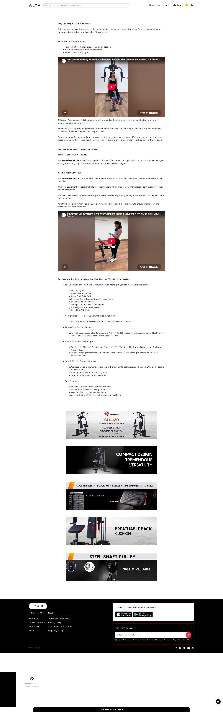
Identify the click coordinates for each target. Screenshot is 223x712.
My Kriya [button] (165, 5)
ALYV (35, 5)
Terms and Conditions (58, 619)
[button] (186, 5)
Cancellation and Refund (60, 626)
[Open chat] (218, 701)
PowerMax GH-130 (70, 160)
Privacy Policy (54, 623)
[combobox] (86, 5)
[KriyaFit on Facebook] (180, 648)
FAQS (31, 630)
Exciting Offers (8, 710)
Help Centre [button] (177, 5)
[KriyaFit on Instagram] (176, 648)
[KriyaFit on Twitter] (184, 648)
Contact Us (34, 626)
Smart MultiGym (82, 279)
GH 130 (92, 284)
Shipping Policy (55, 630)
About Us (33, 619)
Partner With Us (37, 623)
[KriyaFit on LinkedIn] (188, 648)
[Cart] (192, 5)
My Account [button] (154, 5)
